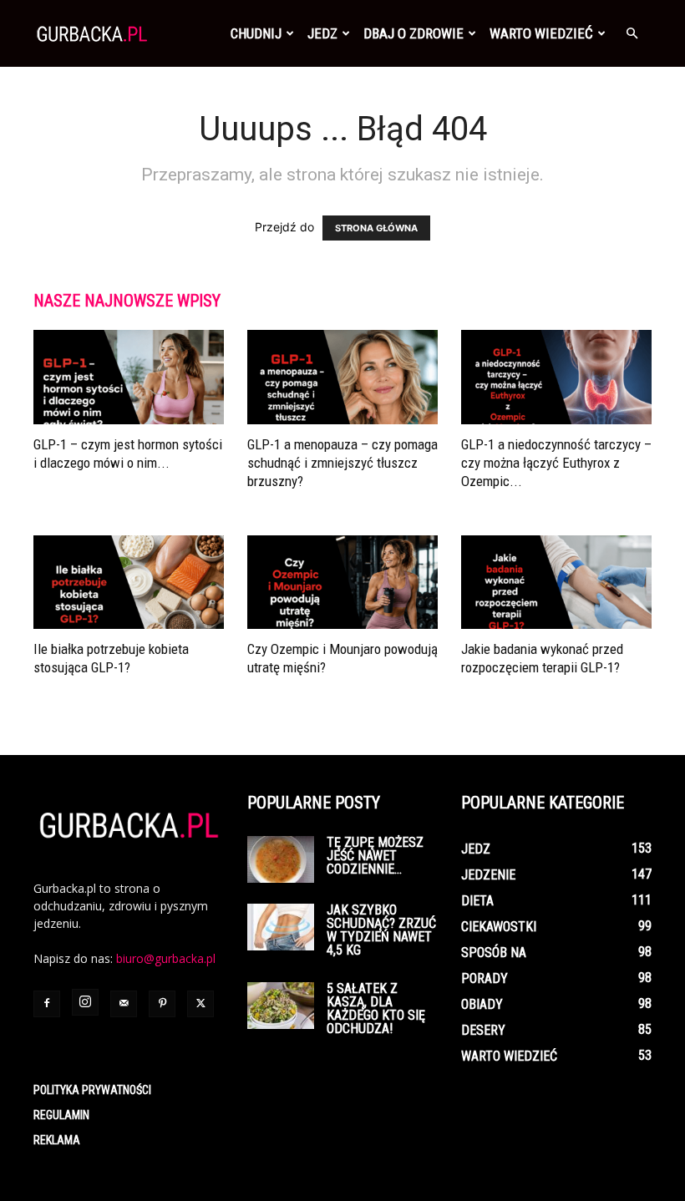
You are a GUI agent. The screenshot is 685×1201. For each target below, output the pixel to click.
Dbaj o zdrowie (413, 33)
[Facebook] (46, 1004)
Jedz (322, 33)
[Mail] (123, 1004)
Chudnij (256, 33)
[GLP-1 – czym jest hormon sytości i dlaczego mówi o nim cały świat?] (128, 377)
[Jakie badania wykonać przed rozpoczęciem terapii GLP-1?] (556, 582)
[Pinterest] (162, 1004)
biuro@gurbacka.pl (166, 958)
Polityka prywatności (92, 1090)
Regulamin (61, 1115)
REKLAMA (56, 1140)
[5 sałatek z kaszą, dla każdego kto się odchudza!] (280, 1005)
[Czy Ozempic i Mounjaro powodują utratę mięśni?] (342, 582)
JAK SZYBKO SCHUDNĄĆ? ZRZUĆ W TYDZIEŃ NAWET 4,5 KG (381, 930)
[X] (200, 1004)
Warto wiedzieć (541, 33)
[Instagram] (85, 1002)
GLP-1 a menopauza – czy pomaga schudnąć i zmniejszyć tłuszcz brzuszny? (342, 462)
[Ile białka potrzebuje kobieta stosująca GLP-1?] (128, 582)
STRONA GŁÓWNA (376, 228)
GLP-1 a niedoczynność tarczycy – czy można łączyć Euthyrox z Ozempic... (556, 462)
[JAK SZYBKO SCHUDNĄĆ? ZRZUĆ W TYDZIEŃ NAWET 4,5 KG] (280, 927)
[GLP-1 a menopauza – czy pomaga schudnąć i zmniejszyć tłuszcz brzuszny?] (342, 377)
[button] (631, 34)
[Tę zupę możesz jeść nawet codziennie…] (280, 859)
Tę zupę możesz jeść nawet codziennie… (375, 855)
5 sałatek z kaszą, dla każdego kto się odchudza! (376, 1008)
